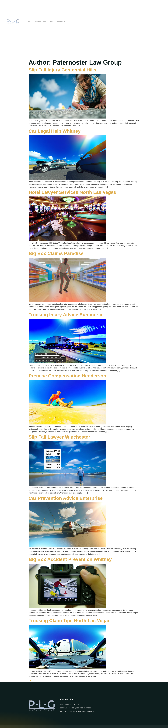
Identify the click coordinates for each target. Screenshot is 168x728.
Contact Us (60, 22)
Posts (51, 22)
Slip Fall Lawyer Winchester (59, 437)
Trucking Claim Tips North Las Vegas (69, 620)
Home (29, 22)
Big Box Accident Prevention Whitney (70, 559)
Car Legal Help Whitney (55, 131)
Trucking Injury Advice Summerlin (66, 314)
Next (31, 680)
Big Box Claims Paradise (56, 253)
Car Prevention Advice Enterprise (66, 498)
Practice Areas (40, 22)
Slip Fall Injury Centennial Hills (62, 69)
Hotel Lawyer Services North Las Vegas (72, 192)
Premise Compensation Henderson (67, 375)
